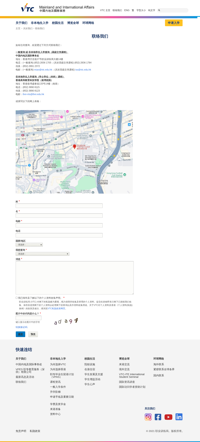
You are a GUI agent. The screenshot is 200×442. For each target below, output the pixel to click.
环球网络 (88, 23)
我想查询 (20, 250)
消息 (18, 259)
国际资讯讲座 (127, 381)
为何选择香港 (58, 369)
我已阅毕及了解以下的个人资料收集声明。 (40, 298)
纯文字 (151, 10)
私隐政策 (35, 431)
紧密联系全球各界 (164, 369)
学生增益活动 (92, 379)
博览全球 (73, 23)
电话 (18, 231)
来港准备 (55, 409)
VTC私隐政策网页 (56, 308)
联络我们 (117, 10)
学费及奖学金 (58, 404)
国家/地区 (21, 241)
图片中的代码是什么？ (27, 313)
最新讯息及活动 (25, 376)
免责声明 (21, 431)
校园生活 (58, 23)
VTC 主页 (105, 10)
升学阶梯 (55, 391)
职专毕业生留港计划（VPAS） (62, 375)
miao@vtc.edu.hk (43, 69)
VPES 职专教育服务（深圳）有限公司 (30, 370)
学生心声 (89, 384)
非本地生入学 (39, 23)
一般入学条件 (58, 386)
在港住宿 (89, 369)
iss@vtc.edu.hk (83, 69)
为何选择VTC (58, 364)
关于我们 (21, 23)
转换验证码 (21, 327)
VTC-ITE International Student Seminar (132, 375)
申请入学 (174, 23)
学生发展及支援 (93, 374)
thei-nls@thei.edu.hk (33, 94)
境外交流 (124, 369)
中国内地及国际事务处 (29, 364)
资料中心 (55, 414)
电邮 (18, 221)
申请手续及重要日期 (62, 396)
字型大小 (141, 10)
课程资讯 (55, 381)
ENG (126, 10)
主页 (18, 28)
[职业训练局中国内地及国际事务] (56, 8)
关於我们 (28, 28)
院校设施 (89, 364)
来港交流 (124, 364)
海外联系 (158, 364)
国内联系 (158, 375)
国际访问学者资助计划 (132, 386)
